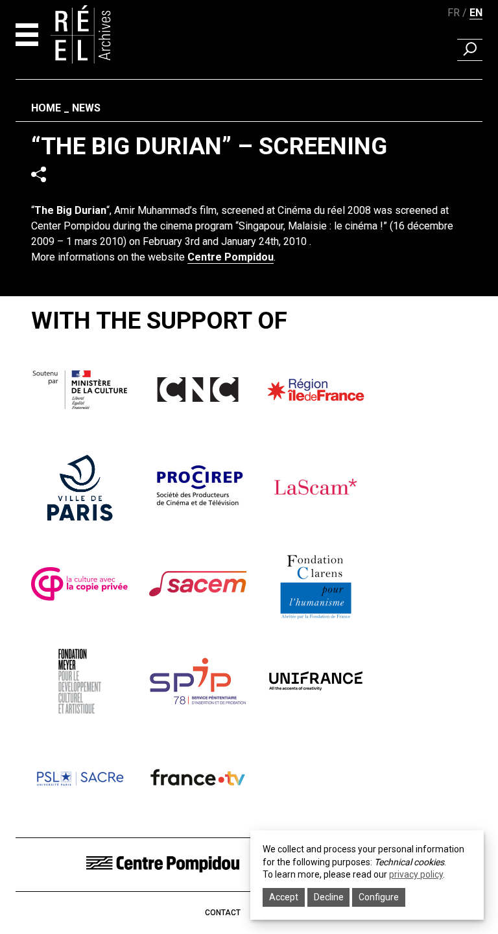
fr (453, 12)
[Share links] (38, 174)
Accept (283, 897)
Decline (329, 897)
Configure (379, 897)
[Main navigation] (27, 34)
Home (46, 108)
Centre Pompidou (230, 257)
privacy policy (416, 874)
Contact (223, 912)
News (86, 108)
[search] (469, 50)
